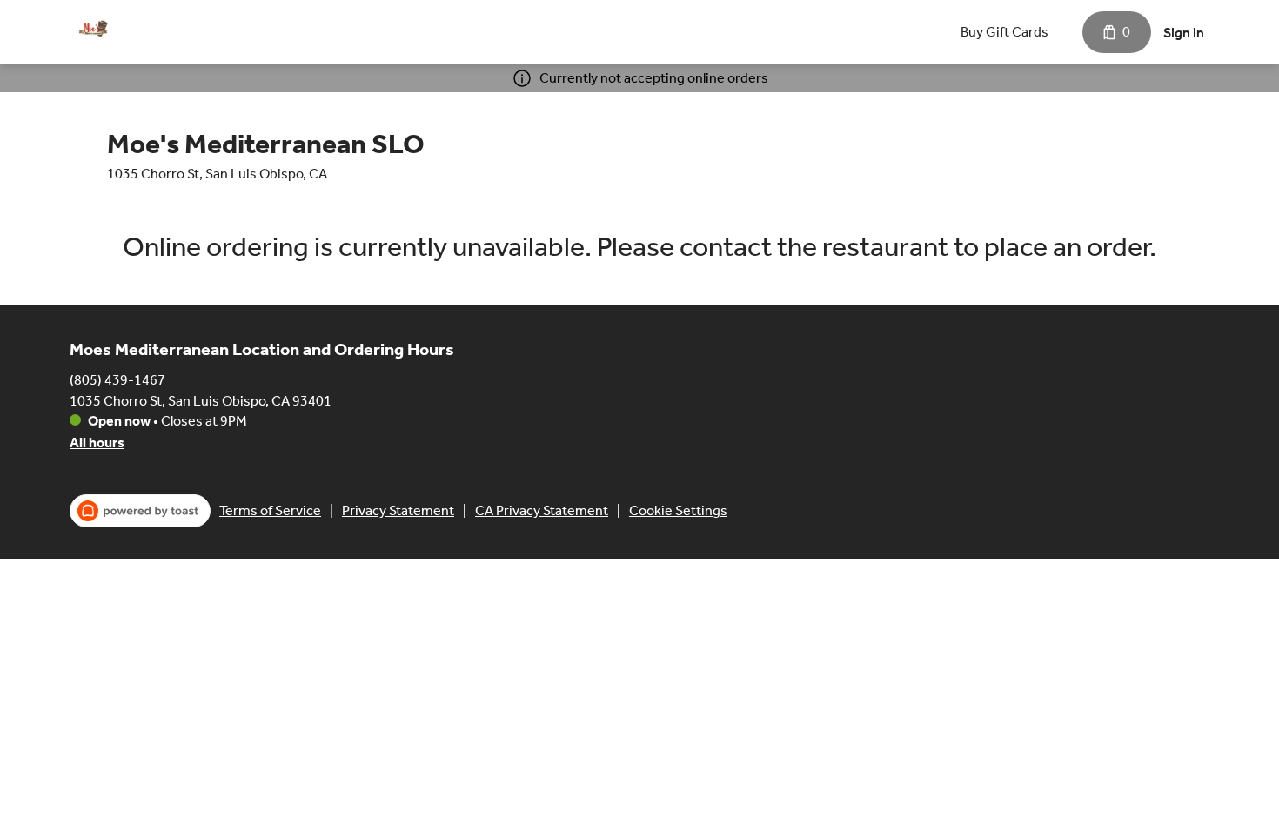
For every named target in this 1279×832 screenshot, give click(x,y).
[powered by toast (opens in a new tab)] (140, 510)
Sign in (1183, 32)
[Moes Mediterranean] (91, 32)
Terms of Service (270, 510)
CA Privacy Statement (541, 510)
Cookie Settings (678, 510)
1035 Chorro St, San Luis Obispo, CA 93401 (200, 400)
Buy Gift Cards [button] (1004, 31)
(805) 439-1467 (117, 379)
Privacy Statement (398, 510)
